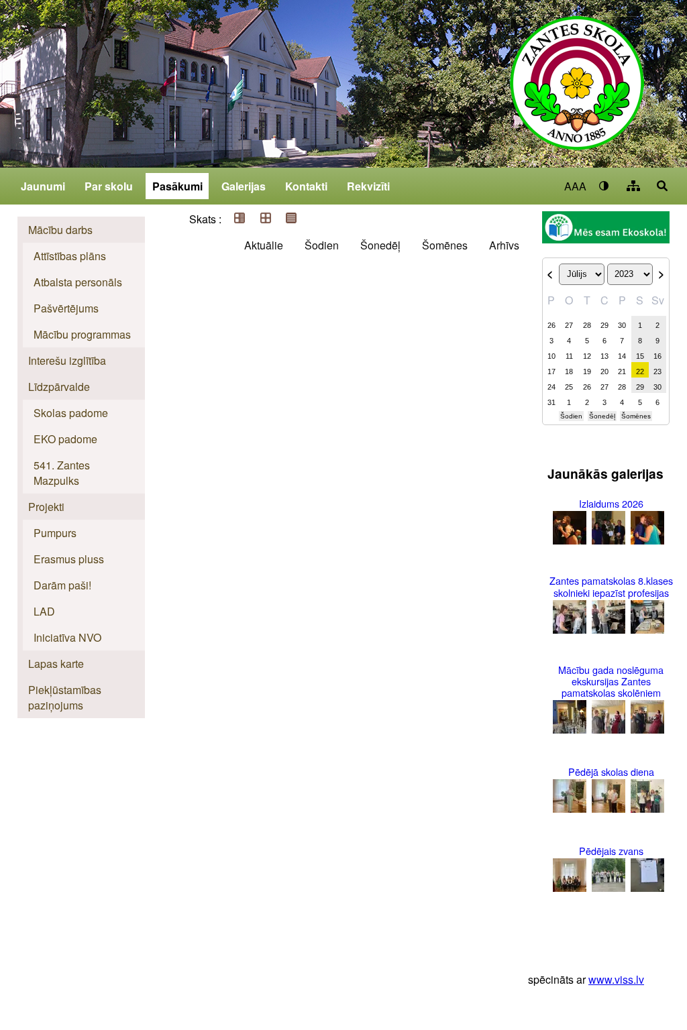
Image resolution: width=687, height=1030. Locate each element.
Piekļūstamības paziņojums (64, 697)
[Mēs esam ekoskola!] (606, 229)
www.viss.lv (616, 979)
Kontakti (306, 186)
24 (551, 387)
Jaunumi (43, 186)
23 (657, 371)
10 (551, 356)
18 (569, 371)
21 (622, 371)
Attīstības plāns (70, 256)
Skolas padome (71, 412)
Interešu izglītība (67, 360)
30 (622, 325)
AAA (575, 186)
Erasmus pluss (69, 559)
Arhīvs (504, 245)
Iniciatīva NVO (67, 637)
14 (622, 356)
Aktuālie (263, 245)
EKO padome (65, 439)
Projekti (46, 506)
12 (587, 356)
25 (569, 387)
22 (640, 371)
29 (604, 325)
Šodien (322, 245)
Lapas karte (56, 663)
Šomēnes (445, 245)
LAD (44, 611)
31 (551, 402)
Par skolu (109, 186)
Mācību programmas (82, 334)
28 (587, 325)
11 (569, 356)
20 (604, 371)
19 (587, 371)
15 (640, 356)
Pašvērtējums (66, 308)
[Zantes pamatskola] (577, 92)
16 (657, 356)
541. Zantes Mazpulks (62, 472)
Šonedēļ (380, 245)
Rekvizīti (368, 186)
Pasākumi (177, 186)
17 (551, 371)
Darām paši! (62, 585)
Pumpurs (55, 532)
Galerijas (243, 186)
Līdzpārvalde (59, 386)
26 (551, 325)
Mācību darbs (60, 229)
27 (569, 325)
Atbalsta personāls (78, 282)
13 (604, 356)
